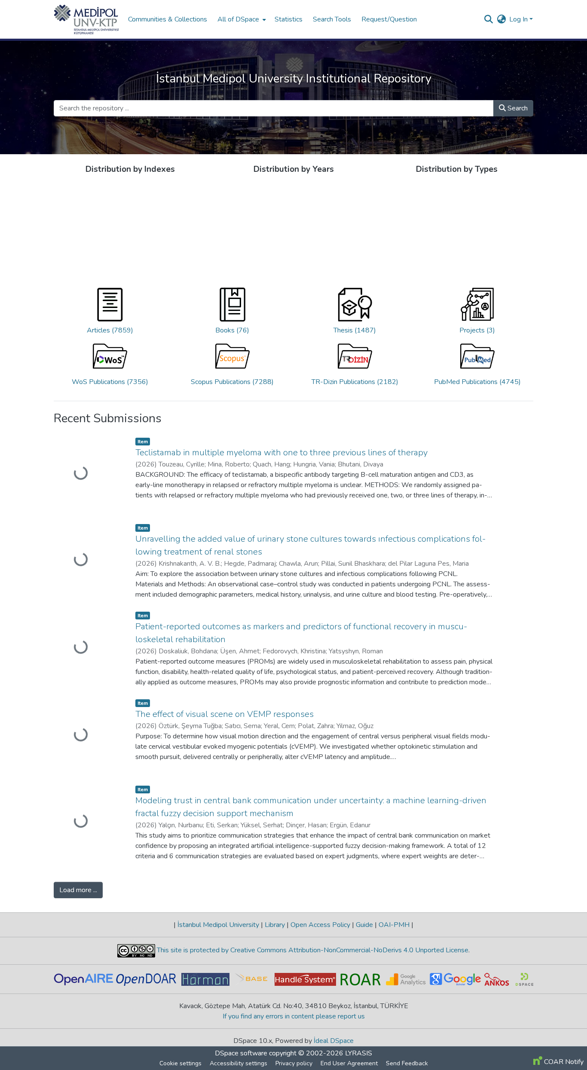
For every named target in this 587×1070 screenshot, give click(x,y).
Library (275, 925)
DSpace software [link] (241, 1053)
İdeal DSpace (334, 1041)
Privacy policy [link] (318, 1063)
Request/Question (204, 19)
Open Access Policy (320, 925)
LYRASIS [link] (358, 1053)
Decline (503, 1048)
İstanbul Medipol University (218, 925)
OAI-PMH (394, 925)
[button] (86, 19)
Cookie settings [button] (205, 1063)
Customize (539, 1048)
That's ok (471, 1048)
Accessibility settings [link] (263, 1063)
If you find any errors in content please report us (294, 1016)
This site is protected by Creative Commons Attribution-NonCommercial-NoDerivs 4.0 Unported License (311, 950)
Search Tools (147, 19)
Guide (364, 925)
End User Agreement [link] (374, 1063)
